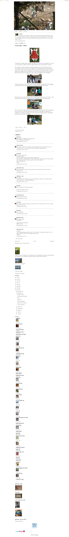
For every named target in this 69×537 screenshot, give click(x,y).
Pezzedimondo (18, 425)
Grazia (17, 153)
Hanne (17, 210)
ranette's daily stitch (20, 452)
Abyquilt (17, 342)
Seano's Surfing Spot (20, 423)
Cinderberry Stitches (20, 332)
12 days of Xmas (20, 294)
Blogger (36, 535)
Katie (17, 185)
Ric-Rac (17, 361)
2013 (17, 279)
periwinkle (18, 462)
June (19, 314)
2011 (17, 283)
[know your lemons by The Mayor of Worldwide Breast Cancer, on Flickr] (19, 521)
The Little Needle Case (20, 400)
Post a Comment (19, 238)
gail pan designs (19, 373)
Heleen (17, 137)
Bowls (18, 298)
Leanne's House (19, 431)
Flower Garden (18, 367)
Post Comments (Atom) (24, 243)
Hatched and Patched (20, 375)
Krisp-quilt (18, 412)
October (19, 307)
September (20, 308)
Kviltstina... (18, 457)
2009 (17, 286)
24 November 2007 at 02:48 (21, 213)
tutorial (20, 31)
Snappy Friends (27, 256)
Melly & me (18, 449)
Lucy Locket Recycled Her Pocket (22, 417)
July (18, 312)
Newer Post (17, 241)
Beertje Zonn (18, 217)
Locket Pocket (19, 195)
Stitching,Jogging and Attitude (21, 468)
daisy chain (18, 433)
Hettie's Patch (18, 460)
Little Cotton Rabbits (20, 329)
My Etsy (25, 31)
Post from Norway (20, 304)
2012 (17, 281)
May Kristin (18, 145)
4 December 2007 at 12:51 (21, 236)
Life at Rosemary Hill (20, 348)
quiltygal (17, 406)
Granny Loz (18, 336)
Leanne (21, 34)
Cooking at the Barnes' (20, 447)
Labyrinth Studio (19, 383)
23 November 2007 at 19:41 (21, 164)
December (20, 291)
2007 (17, 290)
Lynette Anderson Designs (21, 334)
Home (16, 31)
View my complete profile (20, 41)
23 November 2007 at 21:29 (21, 182)
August (19, 310)
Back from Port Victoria (21, 303)
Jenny (17, 202)
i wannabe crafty (19, 473)
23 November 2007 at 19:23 (21, 149)
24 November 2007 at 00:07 (21, 206)
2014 (17, 277)
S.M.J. (17, 441)
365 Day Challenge (21, 301)
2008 (17, 288)
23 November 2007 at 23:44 (21, 191)
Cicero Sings (18, 356)
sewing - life (20, 131)
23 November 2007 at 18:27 (21, 141)
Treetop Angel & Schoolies (22, 296)
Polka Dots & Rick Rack (20, 436)
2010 (17, 284)
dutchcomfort (19, 168)
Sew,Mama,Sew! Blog (20, 353)
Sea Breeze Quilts (19, 324)
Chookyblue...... (18, 176)
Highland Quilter (19, 395)
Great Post (19, 299)
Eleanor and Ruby (19, 389)
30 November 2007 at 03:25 (21, 225)
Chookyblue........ (18, 318)
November (20, 293)
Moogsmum (18, 377)
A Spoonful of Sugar (20, 479)
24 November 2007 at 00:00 (21, 198)
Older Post (52, 241)
